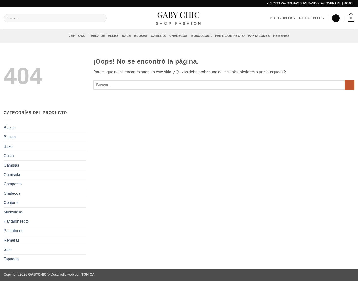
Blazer (9, 128)
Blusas (141, 36)
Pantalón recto (230, 36)
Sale (126, 36)
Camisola (12, 175)
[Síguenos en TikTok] (183, 3)
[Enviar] (102, 18)
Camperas (13, 184)
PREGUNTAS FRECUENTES (297, 18)
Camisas (158, 36)
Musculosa (201, 36)
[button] (336, 18)
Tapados (11, 259)
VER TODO (76, 36)
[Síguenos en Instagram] (179, 3)
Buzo (8, 146)
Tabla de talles (104, 36)
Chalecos (178, 36)
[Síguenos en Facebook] (174, 3)
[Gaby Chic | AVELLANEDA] (179, 18)
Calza (9, 156)
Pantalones (259, 36)
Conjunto (11, 203)
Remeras (281, 36)
